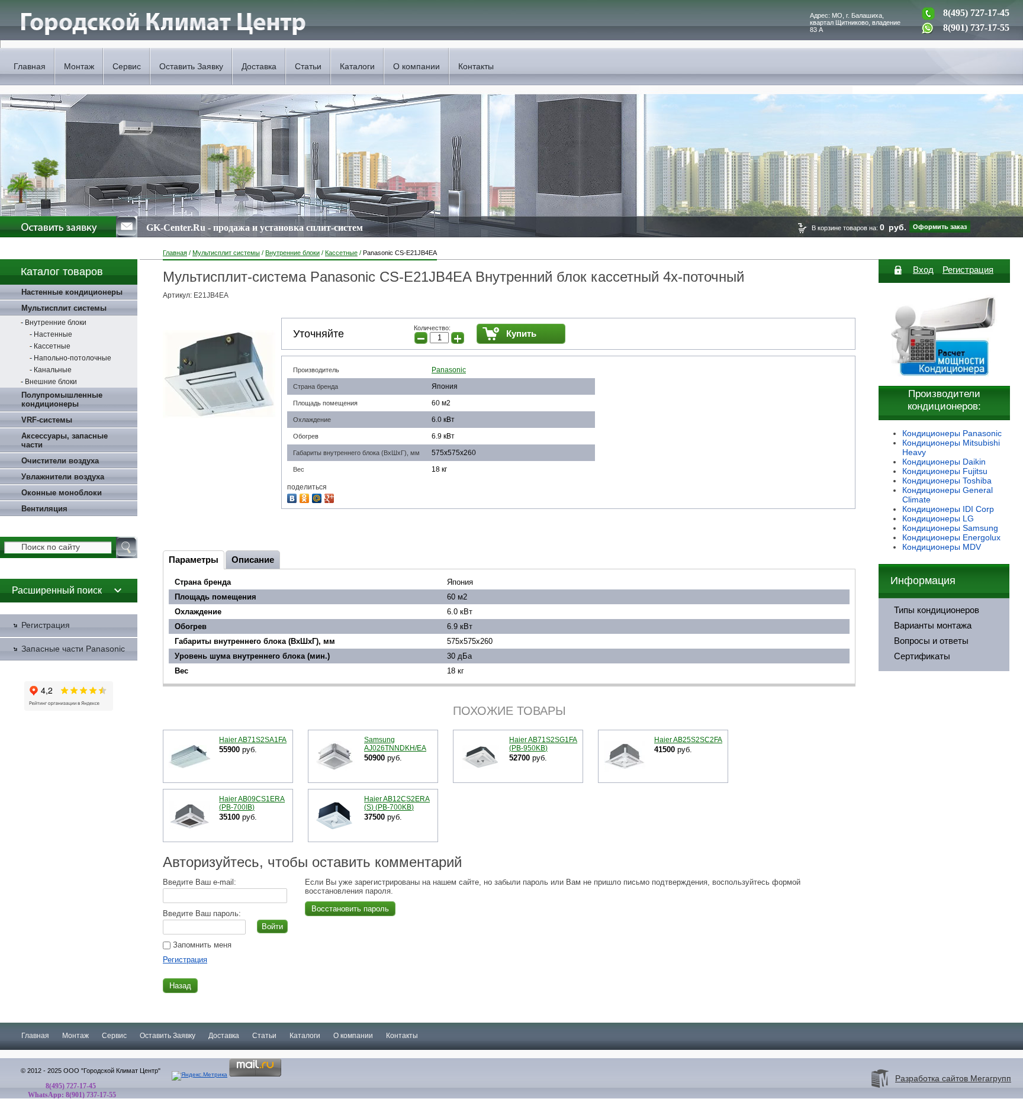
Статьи (308, 66)
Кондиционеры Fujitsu (944, 471)
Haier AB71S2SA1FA (253, 740)
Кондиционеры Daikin (944, 461)
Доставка (259, 66)
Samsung (980, 528)
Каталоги (357, 66)
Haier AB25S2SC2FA (688, 740)
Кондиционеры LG (938, 518)
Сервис (126, 66)
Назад (180, 985)
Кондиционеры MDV (941, 547)
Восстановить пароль (350, 908)
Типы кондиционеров (936, 610)
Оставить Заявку (191, 66)
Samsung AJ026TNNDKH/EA (395, 744)
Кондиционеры (932, 528)
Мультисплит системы (226, 252)
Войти (272, 926)
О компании (416, 66)
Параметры (193, 560)
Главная (30, 66)
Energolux (982, 537)
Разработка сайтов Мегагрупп (953, 1078)
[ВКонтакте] (293, 497)
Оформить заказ (940, 226)
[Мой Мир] (318, 497)
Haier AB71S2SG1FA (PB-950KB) (543, 744)
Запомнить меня (200, 944)
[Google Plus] (330, 497)
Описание (252, 560)
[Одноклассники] (306, 497)
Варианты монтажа (932, 625)
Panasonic (449, 370)
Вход (923, 270)
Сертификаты (922, 656)
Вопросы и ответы (931, 641)
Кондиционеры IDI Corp (948, 509)
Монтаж (79, 66)
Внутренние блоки (292, 252)
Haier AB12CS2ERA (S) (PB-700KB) (397, 803)
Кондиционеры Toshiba (947, 480)
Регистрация (185, 959)
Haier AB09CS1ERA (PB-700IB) (252, 803)
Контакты (476, 66)
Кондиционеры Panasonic (952, 433)
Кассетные (341, 252)
